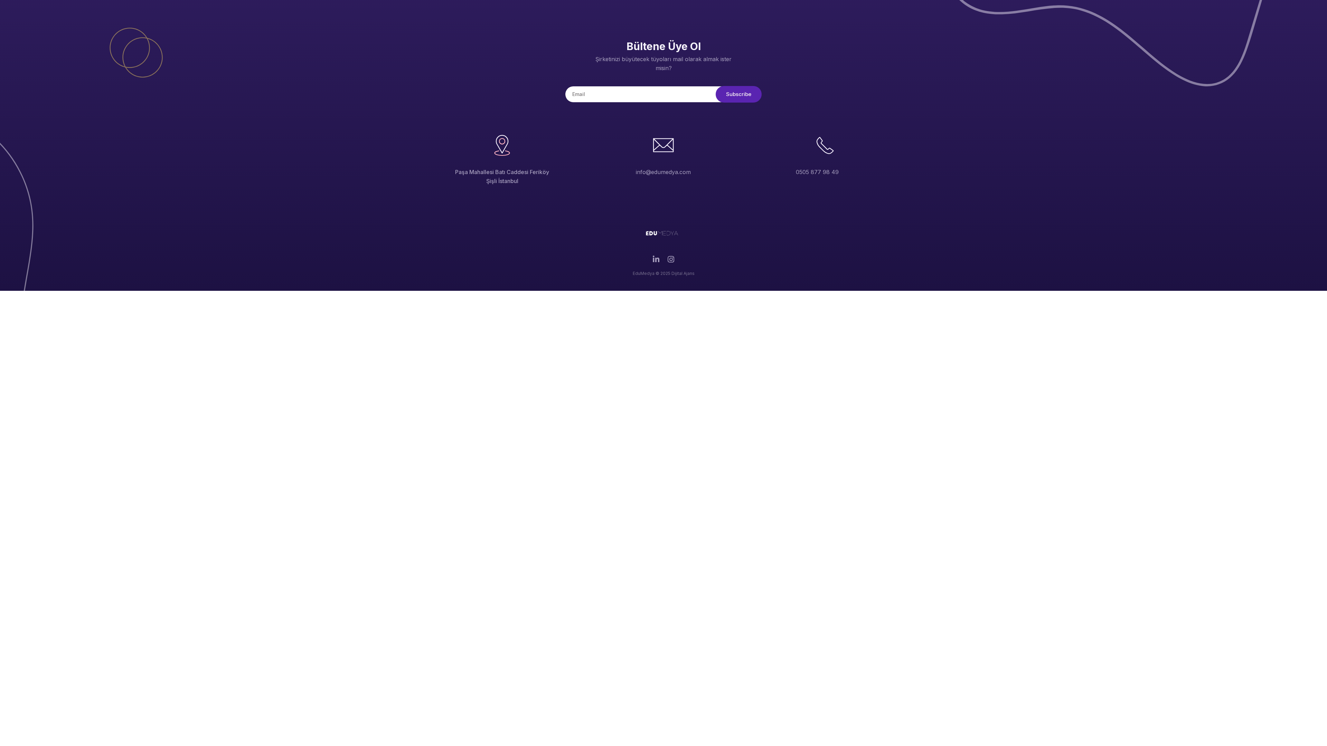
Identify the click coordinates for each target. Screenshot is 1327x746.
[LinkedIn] (656, 261)
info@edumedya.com (663, 172)
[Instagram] (671, 261)
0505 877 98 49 (817, 172)
